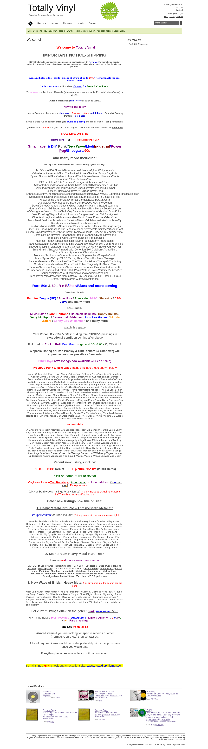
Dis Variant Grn (156, 721)
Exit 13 (149, 710)
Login (180, 13)
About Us (170, 745)
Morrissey (150, 691)
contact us (91, 636)
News (172, 16)
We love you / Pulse (103, 694)
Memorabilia (80, 626)
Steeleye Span (49, 710)
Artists (54, 23)
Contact (179, 16)
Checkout (179, 9)
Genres (93, 23)
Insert (164, 721)
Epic (100, 700)
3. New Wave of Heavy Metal (54, 582)
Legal (177, 745)
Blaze (58, 697)
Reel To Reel (63, 717)
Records (41, 23)
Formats (67, 23)
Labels (80, 23)
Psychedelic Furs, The (104, 691)
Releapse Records (157, 724)
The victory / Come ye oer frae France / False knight (60, 713)
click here (117, 127)
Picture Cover (117, 696)
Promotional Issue (52, 717)
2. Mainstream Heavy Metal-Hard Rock (74, 554)
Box (44, 717)
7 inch (97, 696)
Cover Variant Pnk (105, 696)
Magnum (47, 691)
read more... (144, 44)
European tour (49, 694)
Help (166, 16)
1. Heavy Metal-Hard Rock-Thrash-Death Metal (73, 508)
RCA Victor (154, 699)
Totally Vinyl (51, 8)
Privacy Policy (159, 745)
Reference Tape (48, 718)
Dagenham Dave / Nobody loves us (162, 694)
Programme (47, 696)
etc (111, 508)
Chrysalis (50, 721)
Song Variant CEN (101, 697)
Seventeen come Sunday (106, 712)
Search (181, 23)
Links (183, 745)
